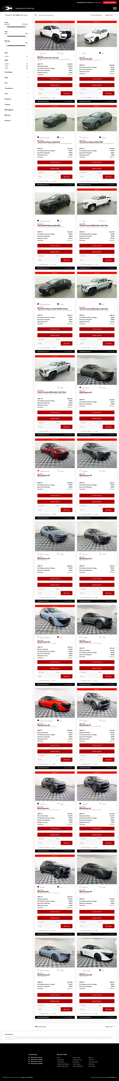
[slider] (6, 27)
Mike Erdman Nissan (43, 101)
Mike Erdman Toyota (85, 101)
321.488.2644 (89, 2)
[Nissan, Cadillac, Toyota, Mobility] (7, 8)
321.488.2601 (69, 101)
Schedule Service (109, 2)
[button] (73, 35)
